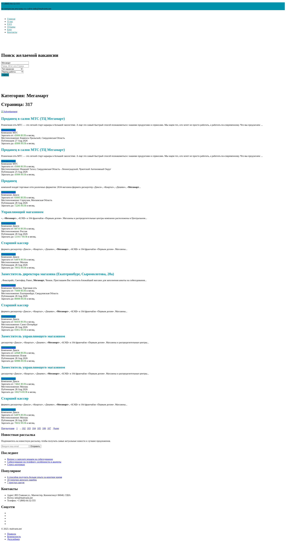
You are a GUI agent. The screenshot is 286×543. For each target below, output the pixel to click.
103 (29, 428)
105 (39, 428)
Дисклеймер (13, 539)
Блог (9, 29)
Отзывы (11, 27)
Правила (11, 534)
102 (24, 428)
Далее (56, 428)
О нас (10, 21)
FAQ (9, 24)
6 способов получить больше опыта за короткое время (34, 477)
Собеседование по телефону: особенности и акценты (34, 462)
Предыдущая (7, 428)
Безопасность (14, 536)
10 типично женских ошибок (22, 480)
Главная (11, 19)
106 (44, 428)
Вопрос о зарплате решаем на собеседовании (30, 459)
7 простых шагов (15, 482)
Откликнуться (8, 130)
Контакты (12, 32)
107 (49, 428)
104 (34, 428)
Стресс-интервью (16, 464)
